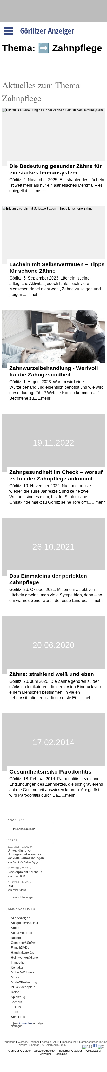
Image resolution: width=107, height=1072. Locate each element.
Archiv (23, 1045)
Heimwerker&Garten (25, 957)
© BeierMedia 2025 (54, 1045)
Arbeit (15, 928)
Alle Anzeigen (20, 918)
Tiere (14, 1012)
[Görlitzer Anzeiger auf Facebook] (95, 1046)
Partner (34, 1041)
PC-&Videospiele (23, 987)
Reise (15, 992)
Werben (23, 1041)
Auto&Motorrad (21, 933)
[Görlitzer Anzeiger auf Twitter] (101, 1046)
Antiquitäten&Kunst (24, 923)
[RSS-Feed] (87, 1046)
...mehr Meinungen (22, 897)
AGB (56, 1041)
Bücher (16, 938)
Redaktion (9, 1041)
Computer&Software (25, 942)
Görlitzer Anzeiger (19, 1050)
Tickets (16, 1007)
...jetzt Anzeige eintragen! (27, 1023)
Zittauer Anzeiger (45, 1050)
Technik (16, 1002)
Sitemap (34, 1045)
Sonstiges (18, 1017)
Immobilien (18, 962)
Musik (15, 977)
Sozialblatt (61, 1053)
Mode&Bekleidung (24, 982)
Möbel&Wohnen (22, 972)
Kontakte (17, 967)
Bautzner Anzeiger (70, 1050)
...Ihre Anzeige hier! (23, 829)
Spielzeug (18, 997)
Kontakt (46, 1041)
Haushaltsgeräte (22, 952)
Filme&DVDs (20, 947)
